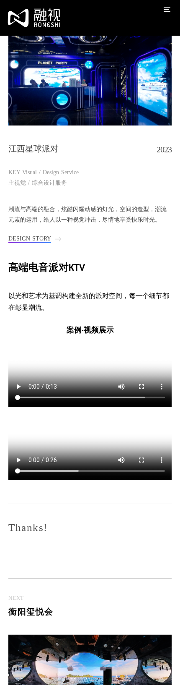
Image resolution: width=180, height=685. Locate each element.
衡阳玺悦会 (31, 611)
